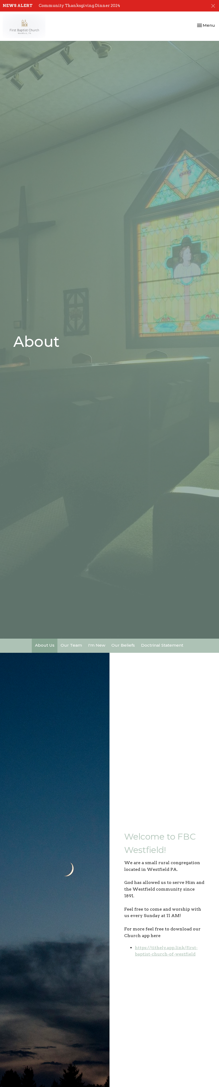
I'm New (96, 645)
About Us (44, 645)
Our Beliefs (123, 645)
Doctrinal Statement (162, 645)
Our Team (71, 645)
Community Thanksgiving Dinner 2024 (79, 5)
